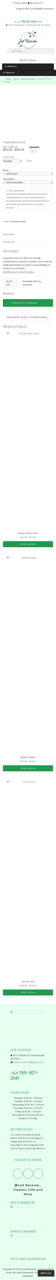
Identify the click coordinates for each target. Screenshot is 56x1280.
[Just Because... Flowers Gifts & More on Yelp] (28, 1174)
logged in (25, 317)
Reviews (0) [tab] (9, 242)
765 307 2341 (28, 21)
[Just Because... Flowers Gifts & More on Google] (38, 1174)
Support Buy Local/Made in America (34, 8)
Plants (16, 79)
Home (8, 79)
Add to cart (46, 1273)
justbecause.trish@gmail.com (28, 1062)
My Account (35, 3)
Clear (29, 160)
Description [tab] (9, 234)
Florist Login (20, 3)
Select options (28, 544)
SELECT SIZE (8, 157)
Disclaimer (28, 1276)
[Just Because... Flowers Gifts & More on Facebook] (18, 1174)
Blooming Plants (28, 79)
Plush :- (6, 170)
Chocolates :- (9, 179)
